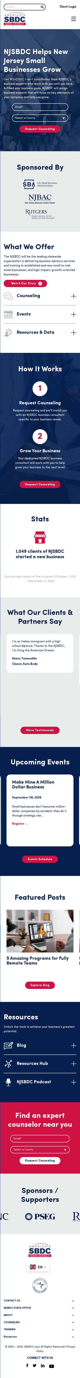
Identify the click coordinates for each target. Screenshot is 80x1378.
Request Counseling (40, 129)
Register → (20, 823)
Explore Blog (40, 985)
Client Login (68, 6)
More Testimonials (40, 730)
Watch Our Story (23, 283)
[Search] (42, 7)
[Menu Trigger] (73, 18)
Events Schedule (40, 859)
